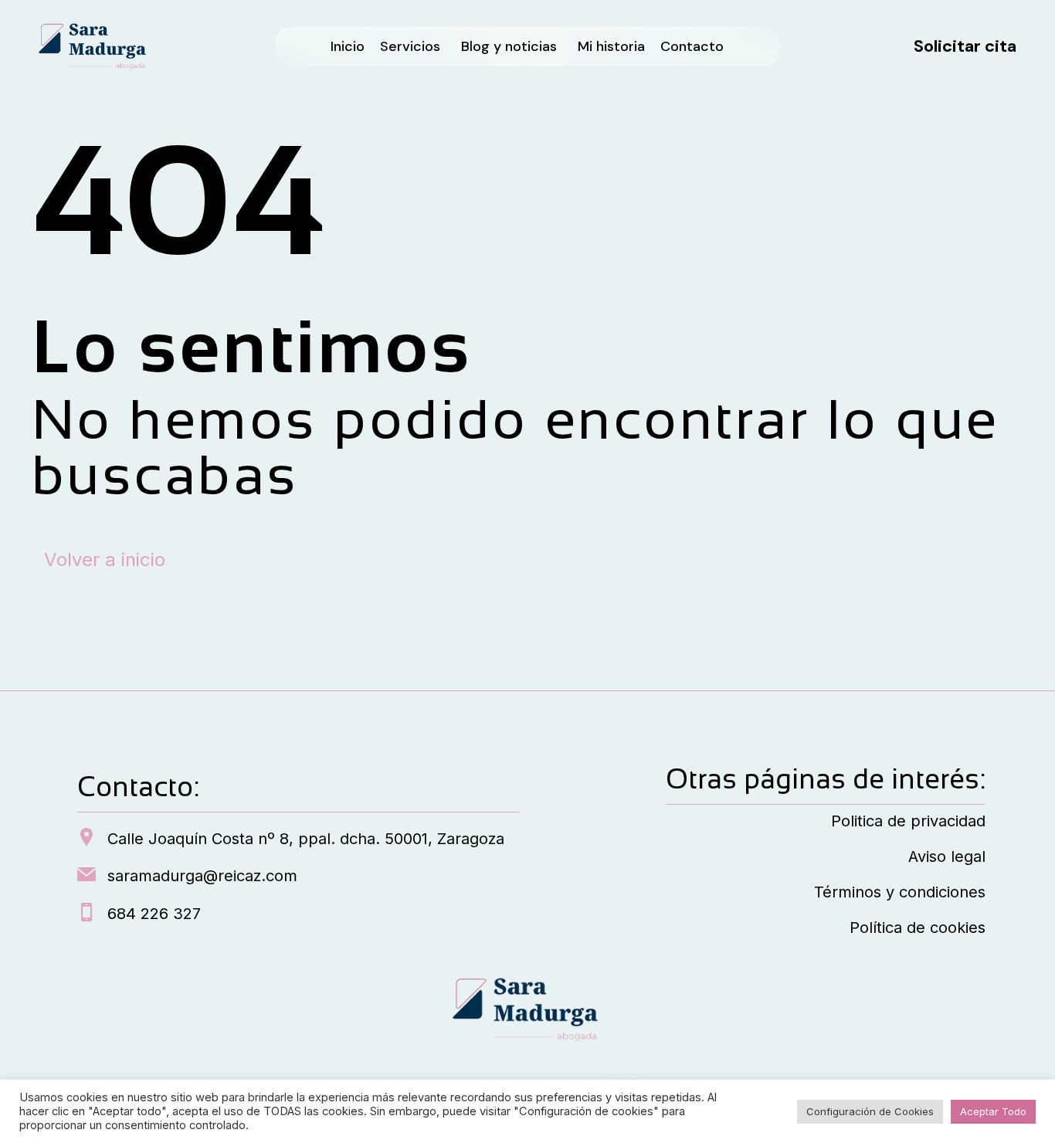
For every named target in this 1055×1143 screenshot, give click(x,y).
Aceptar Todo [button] (993, 1111)
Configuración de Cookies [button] (870, 1111)
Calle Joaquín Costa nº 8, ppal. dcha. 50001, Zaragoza (305, 838)
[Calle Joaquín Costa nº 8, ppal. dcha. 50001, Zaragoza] (86, 839)
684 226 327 (154, 913)
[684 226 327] (86, 913)
